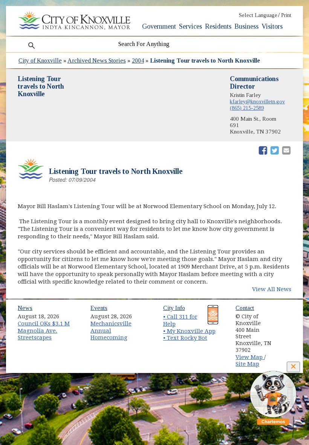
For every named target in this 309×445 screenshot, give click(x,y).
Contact (245, 308)
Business (246, 26)
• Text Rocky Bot (185, 338)
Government (159, 26)
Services (190, 26)
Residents (218, 26)
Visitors (272, 26)
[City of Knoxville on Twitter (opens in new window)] (288, 322)
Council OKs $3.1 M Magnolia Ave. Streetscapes (44, 330)
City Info (174, 308)
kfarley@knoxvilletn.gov (257, 101)
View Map (250, 357)
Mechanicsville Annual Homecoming (111, 330)
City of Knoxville (40, 60)
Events (98, 308)
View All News (271, 289)
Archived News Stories (96, 60)
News (25, 308)
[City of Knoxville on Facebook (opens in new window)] (288, 313)
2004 (138, 60)
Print (286, 15)
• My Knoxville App (189, 331)
